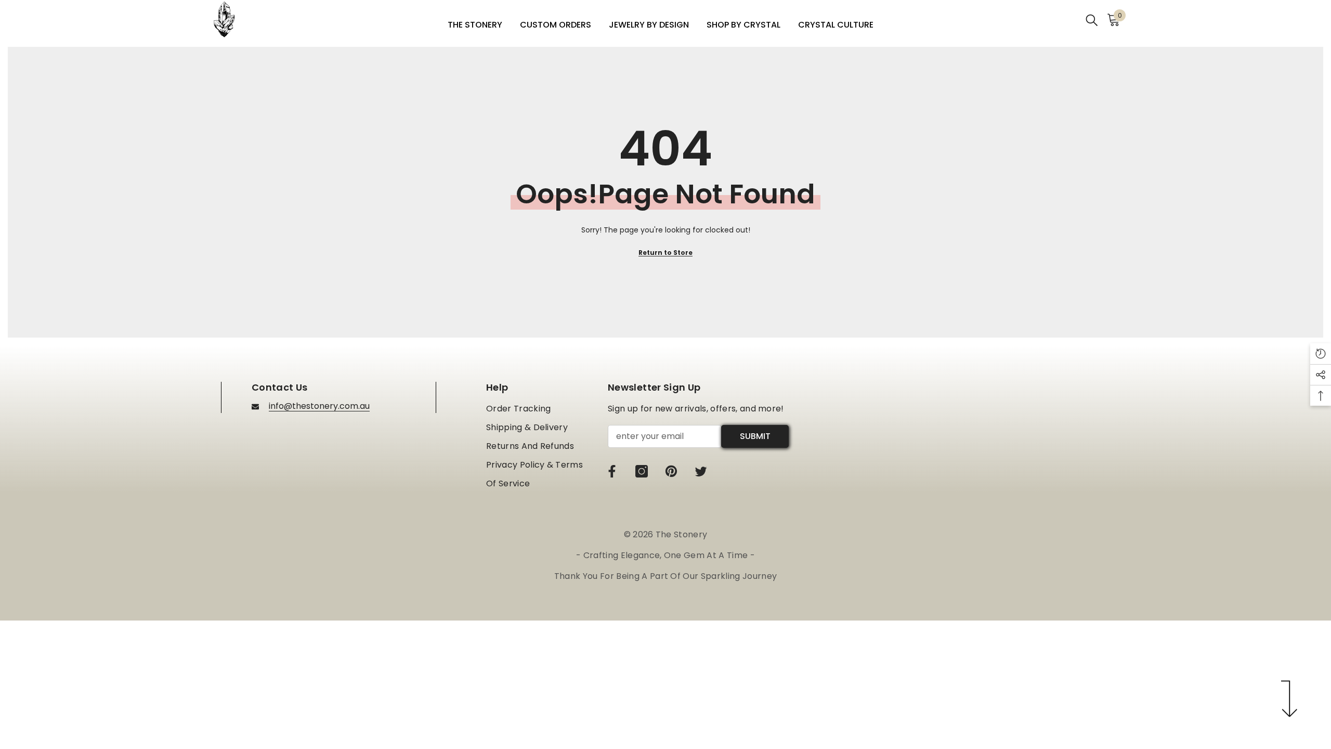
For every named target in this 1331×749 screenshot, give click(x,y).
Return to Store (665, 252)
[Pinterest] (671, 471)
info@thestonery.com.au (319, 406)
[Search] (1092, 19)
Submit (755, 436)
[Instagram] (642, 471)
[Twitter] (701, 471)
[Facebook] (612, 471)
